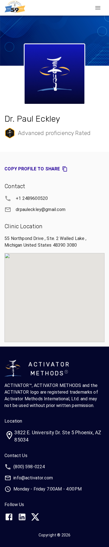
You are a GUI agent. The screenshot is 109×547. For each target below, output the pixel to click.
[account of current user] (98, 7)
